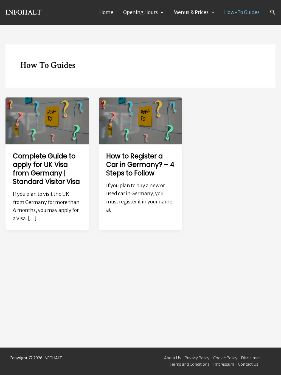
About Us (172, 358)
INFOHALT (23, 12)
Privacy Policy (197, 358)
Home (106, 12)
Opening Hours (140, 12)
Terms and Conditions (189, 364)
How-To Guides (242, 12)
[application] (161, 12)
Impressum (223, 364)
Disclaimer (250, 358)
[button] (273, 12)
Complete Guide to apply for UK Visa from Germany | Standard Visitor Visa (46, 169)
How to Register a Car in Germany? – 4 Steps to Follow (140, 165)
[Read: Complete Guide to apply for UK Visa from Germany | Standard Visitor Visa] (47, 120)
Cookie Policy (225, 358)
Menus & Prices (191, 12)
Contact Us (248, 364)
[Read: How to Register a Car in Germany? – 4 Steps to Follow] (140, 120)
